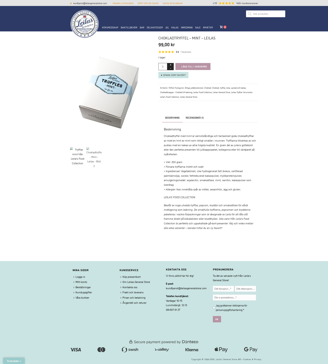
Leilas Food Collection (202, 92)
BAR (142, 27)
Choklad (207, 87)
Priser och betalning (133, 297)
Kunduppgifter (84, 292)
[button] (238, 3)
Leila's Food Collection (169, 96)
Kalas (175, 27)
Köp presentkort (131, 276)
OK (216, 319)
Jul (167, 27)
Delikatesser (155, 27)
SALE (198, 27)
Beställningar (83, 287)
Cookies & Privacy (252, 359)
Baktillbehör (129, 27)
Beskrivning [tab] (172, 117)
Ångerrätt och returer (134, 302)
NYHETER (208, 27)
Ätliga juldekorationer (194, 87)
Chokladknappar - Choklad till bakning (176, 92)
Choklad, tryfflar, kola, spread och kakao (229, 87)
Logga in (80, 276)
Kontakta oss (129, 287)
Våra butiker (82, 297)
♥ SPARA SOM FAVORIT (173, 74)
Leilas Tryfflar (236, 92)
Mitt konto (81, 282)
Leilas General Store (221, 92)
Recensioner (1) (195, 117)
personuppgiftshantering (229, 310)
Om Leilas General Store (136, 282)
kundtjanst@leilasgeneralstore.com (90, 3)
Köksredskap (110, 27)
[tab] (195, 117)
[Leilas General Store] (83, 14)
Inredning (187, 27)
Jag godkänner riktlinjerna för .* (231, 308)
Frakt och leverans (133, 292)
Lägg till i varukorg (194, 66)
